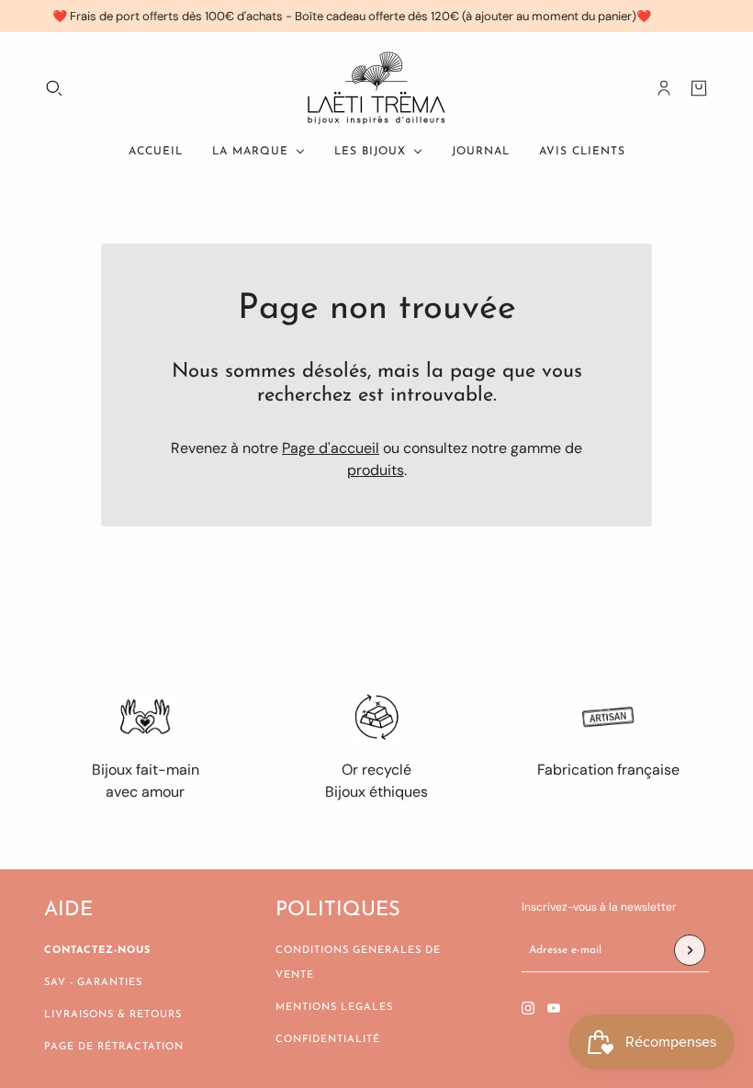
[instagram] (528, 1008)
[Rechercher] (54, 88)
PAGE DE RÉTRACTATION (114, 1047)
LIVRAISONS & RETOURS (113, 1015)
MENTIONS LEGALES (334, 1008)
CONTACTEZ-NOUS (97, 951)
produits (375, 470)
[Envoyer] (689, 950)
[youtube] (554, 1008)
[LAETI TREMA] (376, 88)
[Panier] (699, 88)
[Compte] (664, 88)
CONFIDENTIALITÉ (327, 1040)
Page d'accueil (330, 448)
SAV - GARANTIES (93, 983)
